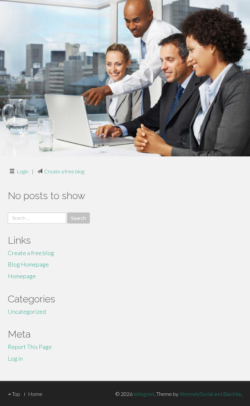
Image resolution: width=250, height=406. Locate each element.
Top (15, 394)
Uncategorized (27, 311)
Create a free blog (64, 171)
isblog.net (143, 394)
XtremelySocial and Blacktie (210, 394)
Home (35, 394)
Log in (15, 358)
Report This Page (30, 346)
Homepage (22, 276)
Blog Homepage (28, 264)
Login (22, 171)
